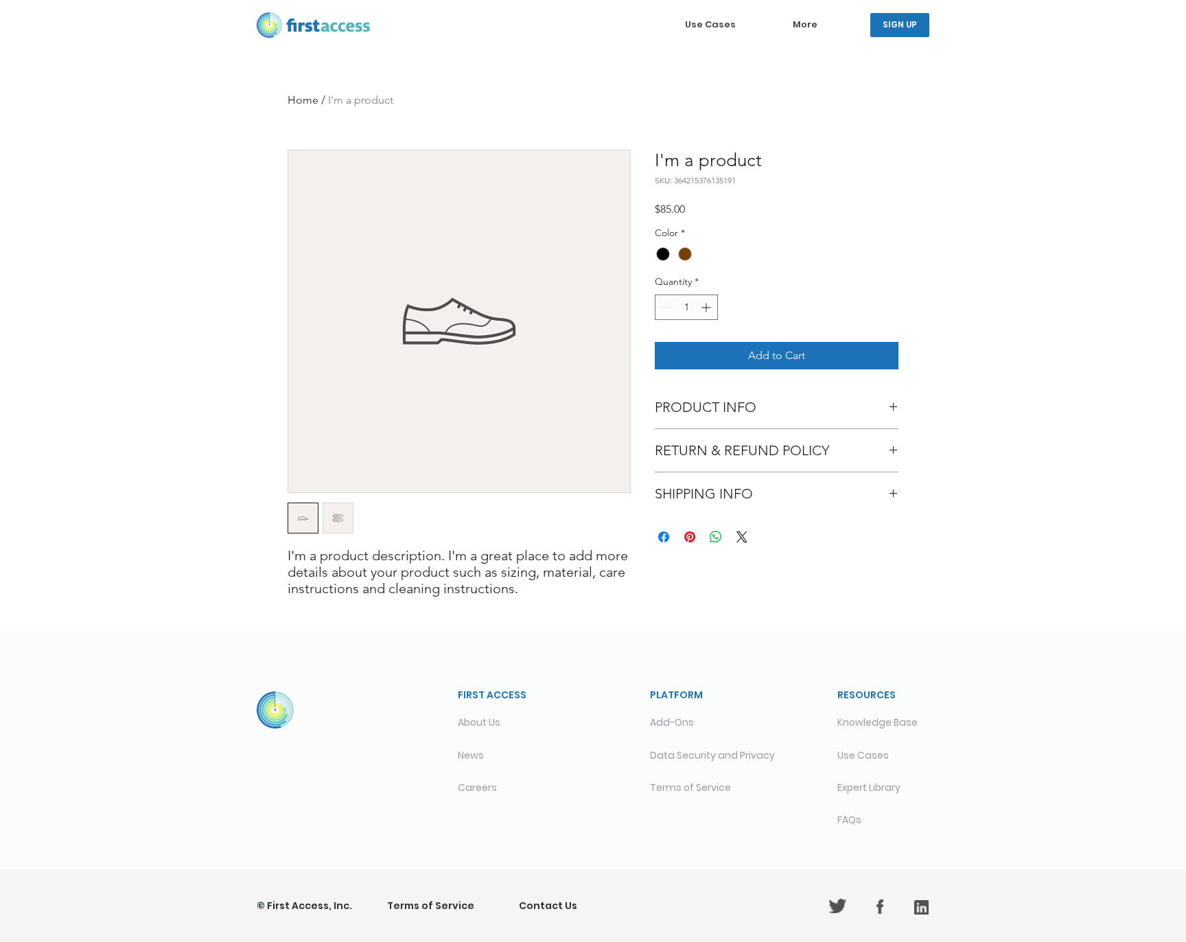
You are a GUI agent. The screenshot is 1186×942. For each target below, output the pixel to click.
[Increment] (707, 307)
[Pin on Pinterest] (690, 537)
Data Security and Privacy (712, 755)
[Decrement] (665, 307)
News (471, 755)
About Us (479, 722)
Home (303, 99)
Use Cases (863, 755)
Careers (477, 787)
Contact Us (548, 905)
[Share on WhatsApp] (716, 537)
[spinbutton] (686, 307)
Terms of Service (430, 905)
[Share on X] (742, 537)
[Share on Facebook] (663, 537)
